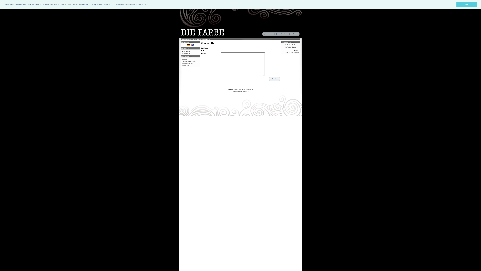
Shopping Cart (286, 42)
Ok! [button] (466, 5)
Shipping (184, 59)
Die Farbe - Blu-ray (290, 47)
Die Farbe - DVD (290, 45)
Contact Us (206, 39)
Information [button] (141, 4)
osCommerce (244, 91)
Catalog (188, 39)
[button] (270, 34)
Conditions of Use (187, 63)
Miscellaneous (186, 53)
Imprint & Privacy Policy (189, 61)
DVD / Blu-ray (197, 39)
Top (183, 39)
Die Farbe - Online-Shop (246, 89)
